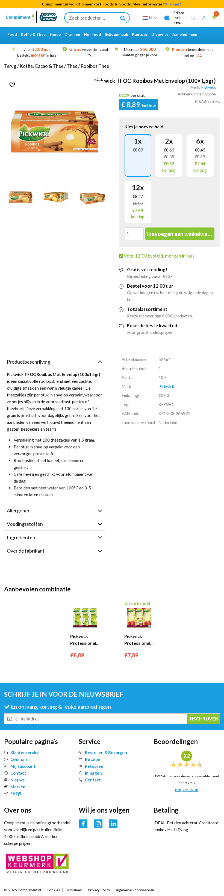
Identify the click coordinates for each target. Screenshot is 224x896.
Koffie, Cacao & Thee (41, 66)
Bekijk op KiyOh (186, 790)
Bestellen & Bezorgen (106, 752)
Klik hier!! (173, 4)
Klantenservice (25, 752)
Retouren (94, 766)
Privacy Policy (99, 890)
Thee (72, 66)
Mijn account (23, 766)
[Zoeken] (123, 18)
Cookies (53, 890)
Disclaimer (74, 890)
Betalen (92, 759)
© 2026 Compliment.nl (22, 890)
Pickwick (208, 87)
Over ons (19, 759)
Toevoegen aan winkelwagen (179, 233)
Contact (18, 772)
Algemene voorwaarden (135, 890)
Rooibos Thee (95, 66)
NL (151, 18)
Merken (17, 786)
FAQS (15, 793)
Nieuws (17, 779)
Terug (10, 66)
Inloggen (93, 772)
